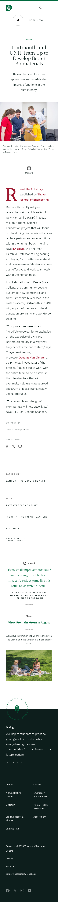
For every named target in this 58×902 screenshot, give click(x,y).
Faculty (11, 517)
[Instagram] (22, 891)
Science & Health (33, 481)
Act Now (13, 762)
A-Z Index (11, 866)
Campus (11, 481)
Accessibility (39, 816)
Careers (37, 784)
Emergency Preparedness (40, 794)
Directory (10, 804)
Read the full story (31, 189)
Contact (10, 784)
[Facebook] (8, 891)
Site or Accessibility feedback (21, 873)
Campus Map (12, 828)
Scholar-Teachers (34, 517)
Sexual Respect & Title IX (14, 818)
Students (12, 528)
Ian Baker (18, 249)
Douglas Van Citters (31, 357)
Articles (29, 40)
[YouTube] (29, 891)
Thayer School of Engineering (18, 539)
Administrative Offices (13, 794)
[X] (15, 891)
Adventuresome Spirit (22, 505)
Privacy (10, 858)
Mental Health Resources (40, 806)
